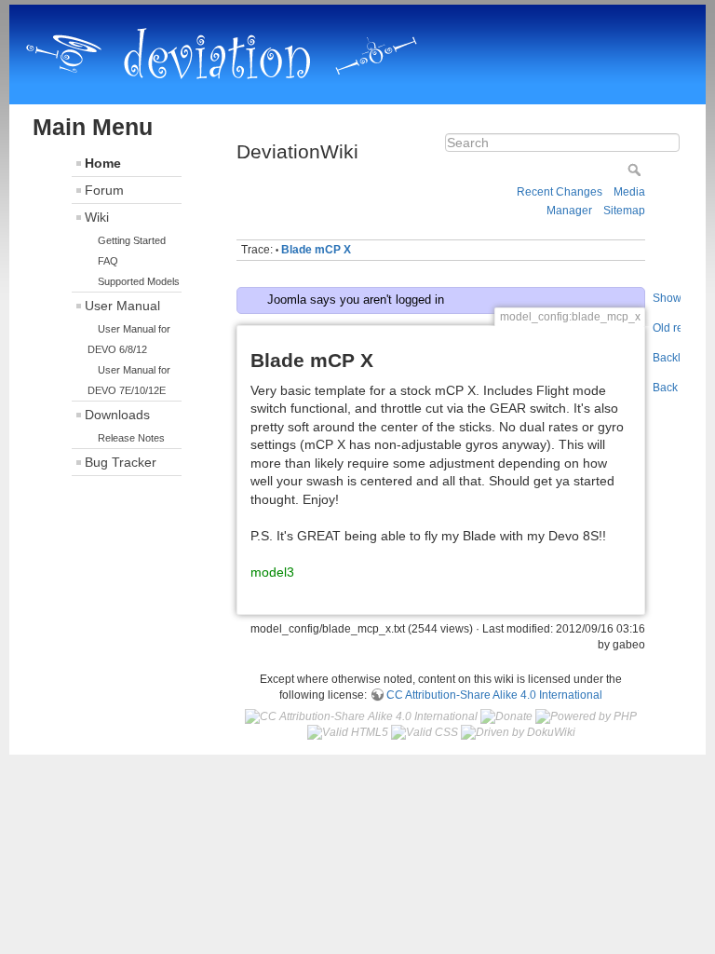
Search (636, 169)
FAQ (108, 260)
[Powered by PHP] (586, 716)
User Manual (122, 305)
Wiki (97, 217)
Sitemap (624, 210)
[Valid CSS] (424, 732)
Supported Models (139, 281)
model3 (272, 572)
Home (103, 163)
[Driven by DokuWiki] (518, 732)
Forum (104, 190)
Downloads (117, 414)
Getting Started (132, 240)
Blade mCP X (316, 249)
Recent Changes (559, 191)
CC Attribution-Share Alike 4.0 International (494, 695)
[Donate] (506, 716)
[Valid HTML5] (347, 732)
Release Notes (131, 437)
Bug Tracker (120, 462)
